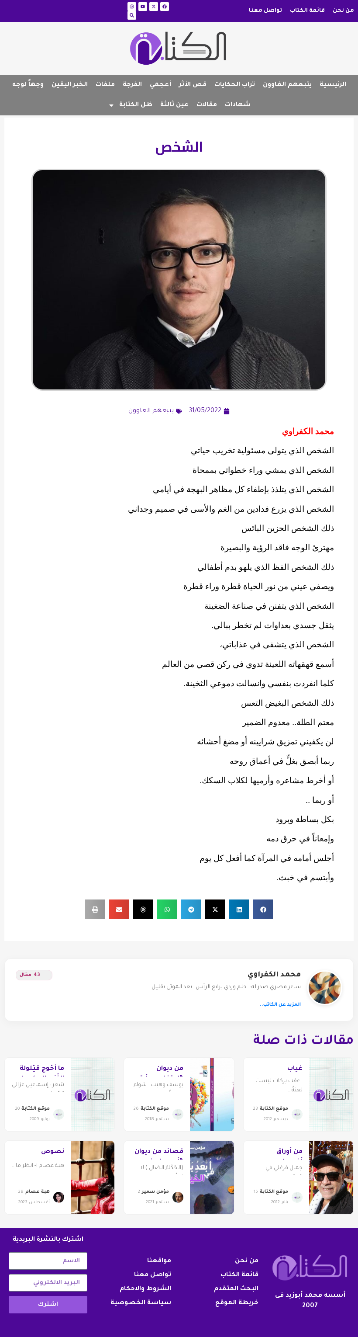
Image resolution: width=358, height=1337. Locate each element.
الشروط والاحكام (145, 1289)
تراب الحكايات (234, 85)
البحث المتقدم (236, 1289)
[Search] (131, 15)
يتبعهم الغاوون (287, 85)
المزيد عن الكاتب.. (280, 1004)
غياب (295, 1069)
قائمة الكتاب (307, 11)
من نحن (343, 11)
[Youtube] (142, 6)
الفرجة (132, 85)
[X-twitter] (153, 6)
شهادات (238, 105)
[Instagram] (131, 6)
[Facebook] (164, 6)
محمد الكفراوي (274, 975)
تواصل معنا (265, 11)
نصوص (52, 1152)
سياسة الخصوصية (140, 1303)
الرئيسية (333, 85)
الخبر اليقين (70, 85)
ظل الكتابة (135, 105)
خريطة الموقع (236, 1303)
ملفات (105, 85)
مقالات (206, 105)
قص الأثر (193, 85)
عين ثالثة (174, 105)
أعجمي (160, 85)
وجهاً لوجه (28, 85)
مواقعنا (159, 1261)
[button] (263, 909)
